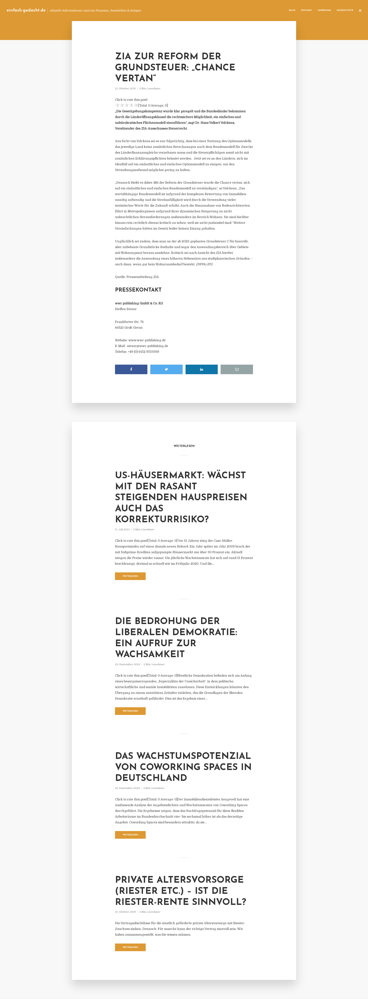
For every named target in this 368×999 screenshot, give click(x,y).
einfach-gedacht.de (26, 10)
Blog (292, 10)
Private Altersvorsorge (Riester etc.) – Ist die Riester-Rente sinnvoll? (180, 891)
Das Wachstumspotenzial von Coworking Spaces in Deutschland (183, 767)
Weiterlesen (130, 576)
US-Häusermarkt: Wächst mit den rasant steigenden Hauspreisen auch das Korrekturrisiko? (181, 498)
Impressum (324, 10)
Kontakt (306, 10)
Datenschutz (345, 10)
